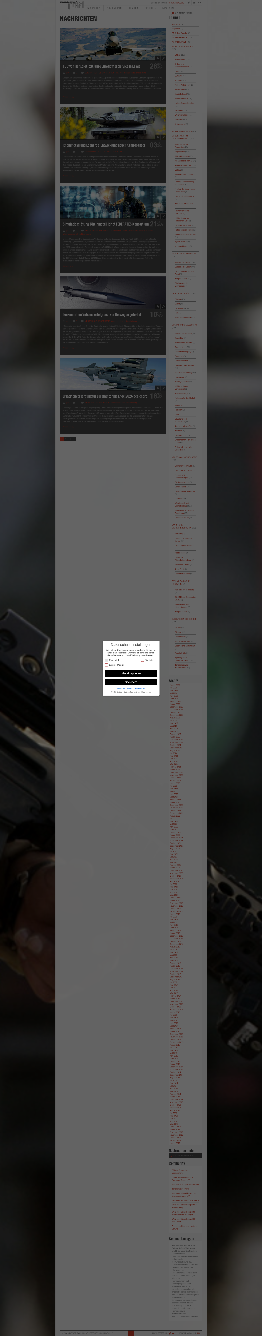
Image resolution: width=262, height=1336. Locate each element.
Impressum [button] (146, 692)
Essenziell (114, 660)
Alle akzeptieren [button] (131, 673)
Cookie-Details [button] (117, 692)
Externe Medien (116, 665)
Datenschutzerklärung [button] (132, 692)
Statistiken (150, 660)
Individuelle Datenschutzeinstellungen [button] (131, 688)
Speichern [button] (131, 681)
